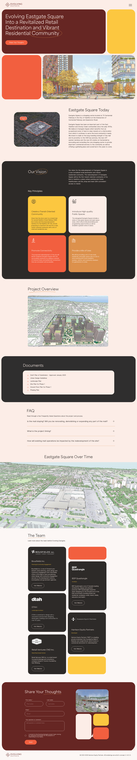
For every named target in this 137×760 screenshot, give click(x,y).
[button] (130, 5)
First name (29, 700)
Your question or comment (33, 719)
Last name (50, 700)
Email (27, 709)
